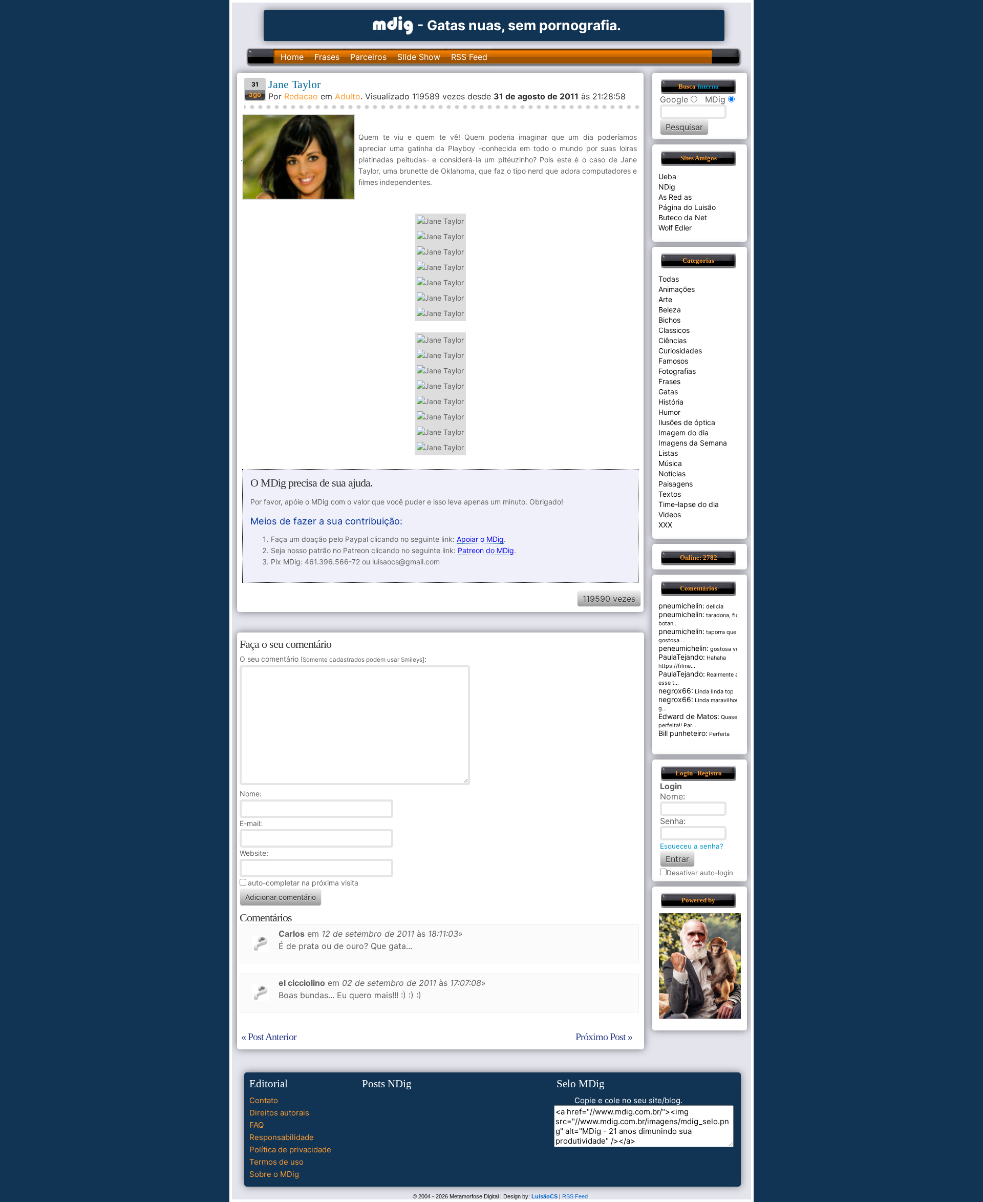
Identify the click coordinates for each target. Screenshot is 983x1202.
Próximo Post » (603, 1036)
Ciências (672, 340)
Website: (254, 853)
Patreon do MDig (486, 550)
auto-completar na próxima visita (303, 882)
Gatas (668, 391)
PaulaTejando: (681, 656)
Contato (263, 1100)
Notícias (672, 473)
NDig (666, 186)
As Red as (675, 197)
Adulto (347, 96)
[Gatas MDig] (393, 24)
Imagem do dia (683, 432)
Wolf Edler (675, 227)
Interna (708, 86)
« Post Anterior (268, 1036)
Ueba (667, 176)
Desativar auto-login (700, 873)
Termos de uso (276, 1162)
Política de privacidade (290, 1149)
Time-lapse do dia (688, 504)
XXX (665, 524)
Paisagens (675, 483)
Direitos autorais (279, 1112)
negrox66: (675, 690)
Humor (669, 412)
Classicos (674, 330)
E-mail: (251, 823)
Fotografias (677, 371)
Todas (668, 279)
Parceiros (368, 57)
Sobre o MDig (274, 1174)
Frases (326, 57)
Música (670, 463)
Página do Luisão (687, 207)
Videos (669, 514)
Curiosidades (680, 350)
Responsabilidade (281, 1137)
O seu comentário (332, 659)
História (670, 401)
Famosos (673, 360)
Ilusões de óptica (686, 422)
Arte (665, 299)
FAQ (256, 1125)
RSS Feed (469, 57)
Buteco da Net (682, 217)
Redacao (301, 96)
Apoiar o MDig (480, 539)
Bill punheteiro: (683, 733)
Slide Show (418, 57)
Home (292, 57)
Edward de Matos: (688, 716)
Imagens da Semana (692, 442)
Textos (669, 494)
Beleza (669, 309)
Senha (671, 821)
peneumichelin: (683, 648)
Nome (250, 793)
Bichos (669, 319)
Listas (668, 453)
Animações (676, 289)
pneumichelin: (681, 605)
